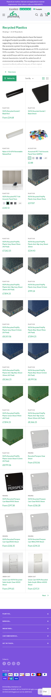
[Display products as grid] (43, 78)
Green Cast (6, 576)
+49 (45, 158)
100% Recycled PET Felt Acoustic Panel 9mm (11, 198)
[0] (46, 14)
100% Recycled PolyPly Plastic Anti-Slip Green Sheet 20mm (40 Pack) (36, 415)
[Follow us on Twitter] (9, 663)
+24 (20, 203)
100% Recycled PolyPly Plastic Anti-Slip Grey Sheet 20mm (38, 244)
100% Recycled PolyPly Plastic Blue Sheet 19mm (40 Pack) (37, 329)
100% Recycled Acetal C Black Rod (11, 112)
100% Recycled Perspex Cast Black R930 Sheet (11, 500)
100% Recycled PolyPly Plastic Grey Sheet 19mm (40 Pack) (11, 244)
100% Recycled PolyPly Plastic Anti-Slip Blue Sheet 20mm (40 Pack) (12, 372)
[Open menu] (3, 15)
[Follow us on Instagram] (13, 663)
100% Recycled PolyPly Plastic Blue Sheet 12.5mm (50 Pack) (37, 372)
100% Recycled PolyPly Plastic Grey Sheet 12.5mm (37, 286)
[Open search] (36, 14)
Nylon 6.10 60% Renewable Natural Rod (12, 153)
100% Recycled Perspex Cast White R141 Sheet (37, 540)
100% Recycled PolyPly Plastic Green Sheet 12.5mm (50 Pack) (12, 458)
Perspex (30, 453)
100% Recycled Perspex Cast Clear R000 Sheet (37, 500)
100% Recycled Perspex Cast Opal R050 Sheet (11, 540)
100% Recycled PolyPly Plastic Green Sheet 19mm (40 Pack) (11, 415)
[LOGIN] (41, 14)
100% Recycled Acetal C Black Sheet (37, 112)
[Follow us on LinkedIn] (18, 663)
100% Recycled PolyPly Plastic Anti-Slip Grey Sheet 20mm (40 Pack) (12, 287)
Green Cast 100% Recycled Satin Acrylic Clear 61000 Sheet (12, 582)
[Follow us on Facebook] (4, 663)
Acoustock (32, 148)
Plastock (5, 108)
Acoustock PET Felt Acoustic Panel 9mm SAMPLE (38, 153)
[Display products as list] (47, 78)
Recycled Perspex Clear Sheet (36, 457)
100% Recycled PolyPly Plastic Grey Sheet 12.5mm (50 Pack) (12, 329)
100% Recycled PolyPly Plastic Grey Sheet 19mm (37, 198)
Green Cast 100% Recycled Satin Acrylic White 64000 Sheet (38, 582)
